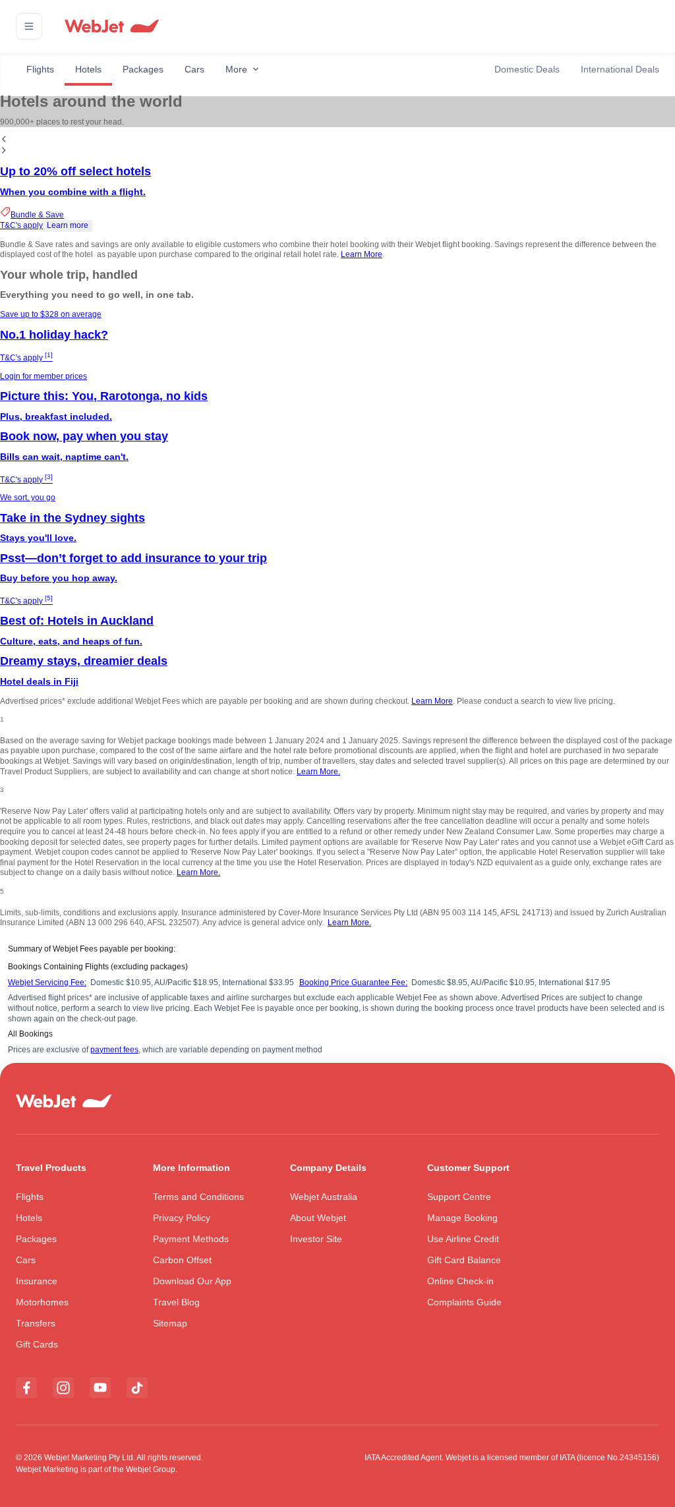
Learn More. (318, 771)
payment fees (114, 1049)
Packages (143, 69)
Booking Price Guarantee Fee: (353, 982)
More (236, 69)
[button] (29, 26)
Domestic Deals (527, 69)
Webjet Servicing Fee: (47, 982)
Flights (40, 69)
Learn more (67, 225)
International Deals (620, 69)
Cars (194, 69)
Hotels (88, 69)
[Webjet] (111, 27)
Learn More (361, 254)
